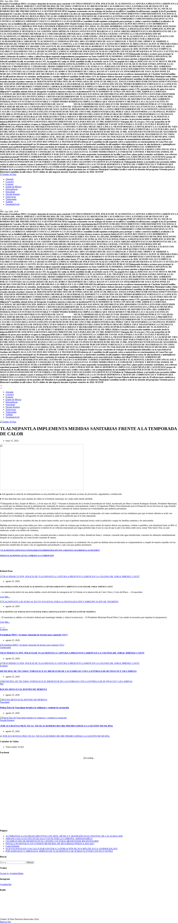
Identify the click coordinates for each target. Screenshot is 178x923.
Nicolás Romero (13, 194)
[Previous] (1, 627)
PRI (1, 684)
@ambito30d (5, 884)
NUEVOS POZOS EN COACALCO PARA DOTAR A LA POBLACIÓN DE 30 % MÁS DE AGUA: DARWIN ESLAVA (62, 848)
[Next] (4, 627)
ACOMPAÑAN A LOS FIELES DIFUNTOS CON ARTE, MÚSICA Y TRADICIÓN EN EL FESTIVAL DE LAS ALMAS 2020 (64, 836)
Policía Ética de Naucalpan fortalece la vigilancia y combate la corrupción (34, 707)
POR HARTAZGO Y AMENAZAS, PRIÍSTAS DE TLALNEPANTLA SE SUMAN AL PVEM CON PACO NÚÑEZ (59, 851)
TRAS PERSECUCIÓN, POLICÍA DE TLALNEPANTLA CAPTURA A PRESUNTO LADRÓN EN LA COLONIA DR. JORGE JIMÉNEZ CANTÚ (72, 653)
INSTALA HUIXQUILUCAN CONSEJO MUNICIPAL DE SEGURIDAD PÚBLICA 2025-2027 (50, 843)
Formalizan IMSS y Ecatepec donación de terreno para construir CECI (33, 635)
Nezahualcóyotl (12, 204)
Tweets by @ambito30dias (11, 873)
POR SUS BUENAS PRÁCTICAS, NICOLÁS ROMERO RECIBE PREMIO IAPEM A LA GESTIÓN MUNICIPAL (56, 726)
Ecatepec (9, 184)
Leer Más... (5, 597)
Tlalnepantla (11, 199)
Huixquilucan (12, 189)
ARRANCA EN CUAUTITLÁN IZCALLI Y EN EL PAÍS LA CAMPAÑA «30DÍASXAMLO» (49, 838)
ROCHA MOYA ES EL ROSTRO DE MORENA (23, 689)
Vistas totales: (12, 747)
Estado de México (13, 186)
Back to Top (5, 921)
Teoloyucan (11, 197)
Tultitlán (9, 202)
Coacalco (10, 181)
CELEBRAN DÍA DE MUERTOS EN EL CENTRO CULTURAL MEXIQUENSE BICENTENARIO (52, 841)
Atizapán (9, 179)
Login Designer (12, 846)
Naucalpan (10, 192)
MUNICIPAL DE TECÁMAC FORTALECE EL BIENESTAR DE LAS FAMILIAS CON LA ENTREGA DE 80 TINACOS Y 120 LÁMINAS (68, 671)
